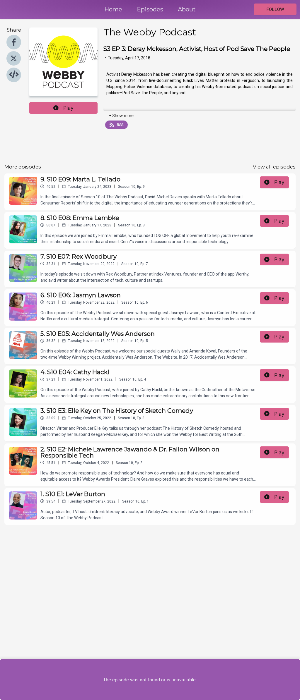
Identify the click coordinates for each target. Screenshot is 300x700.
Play (68, 108)
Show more (123, 115)
